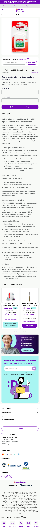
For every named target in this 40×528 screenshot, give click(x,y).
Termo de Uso (19, 374)
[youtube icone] (2, 476)
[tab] (6, 5)
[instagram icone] (6, 476)
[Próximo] (38, 304)
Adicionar (29, 325)
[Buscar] (2, 10)
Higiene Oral (10, 14)
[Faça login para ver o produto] (10, 296)
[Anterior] (2, 304)
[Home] (20, 10)
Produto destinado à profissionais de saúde (10, 324)
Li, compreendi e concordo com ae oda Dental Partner (20, 373)
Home (3, 14)
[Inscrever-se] (34, 368)
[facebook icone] (10, 476)
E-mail (21, 428)
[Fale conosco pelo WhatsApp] (28, 523)
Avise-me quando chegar (21, 107)
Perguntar (31, 62)
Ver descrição (35, 72)
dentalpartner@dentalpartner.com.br (20, 511)
